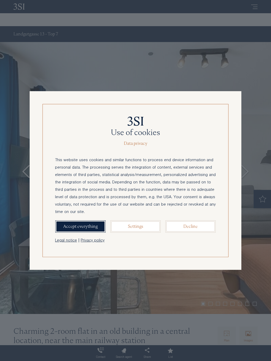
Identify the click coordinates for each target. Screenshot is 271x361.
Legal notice (66, 241)
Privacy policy (93, 241)
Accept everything (80, 226)
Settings (135, 226)
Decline (190, 226)
